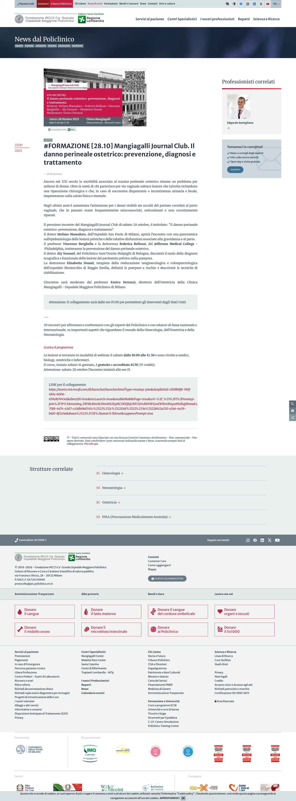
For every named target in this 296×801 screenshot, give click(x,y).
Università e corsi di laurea (163, 709)
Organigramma (157, 668)
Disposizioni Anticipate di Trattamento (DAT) (41, 713)
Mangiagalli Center (92, 656)
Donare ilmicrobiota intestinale (109, 629)
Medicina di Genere (159, 689)
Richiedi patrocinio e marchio (232, 689)
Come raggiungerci (159, 565)
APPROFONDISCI (170, 798)
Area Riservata (225, 701)
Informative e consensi (28, 709)
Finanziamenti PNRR (160, 684)
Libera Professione (26, 672)
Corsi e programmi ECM (162, 705)
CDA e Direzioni (157, 664)
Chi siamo (80, 3)
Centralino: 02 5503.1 (32, 540)
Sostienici (43, 3)
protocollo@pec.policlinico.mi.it (34, 583)
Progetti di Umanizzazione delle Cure (37, 697)
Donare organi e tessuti (236, 611)
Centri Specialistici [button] (182, 19)
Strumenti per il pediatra (162, 717)
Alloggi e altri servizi (27, 705)
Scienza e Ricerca (266, 19)
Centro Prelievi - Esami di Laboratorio (37, 676)
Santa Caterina (90, 664)
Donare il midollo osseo (37, 629)
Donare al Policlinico (168, 629)
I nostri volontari (24, 701)
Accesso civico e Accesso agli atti (233, 684)
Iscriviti (235, 169)
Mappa (152, 569)
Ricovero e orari (24, 680)
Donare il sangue (31, 611)
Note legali (221, 676)
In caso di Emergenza (27, 664)
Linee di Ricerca (224, 656)
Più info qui (91, 443)
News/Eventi (95, 3)
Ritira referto (22, 684)
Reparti (244, 19)
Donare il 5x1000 (232, 629)
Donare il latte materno (103, 611)
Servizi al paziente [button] (149, 19)
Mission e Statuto (158, 676)
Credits (219, 680)
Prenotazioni (22, 656)
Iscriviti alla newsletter (168, 578)
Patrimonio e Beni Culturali (164, 672)
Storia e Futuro (156, 656)
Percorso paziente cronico (30, 668)
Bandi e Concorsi (128, 3)
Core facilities (223, 660)
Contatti (152, 3)
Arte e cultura (167, 3)
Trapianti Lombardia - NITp (97, 672)
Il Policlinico (61, 3)
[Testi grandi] (227, 3)
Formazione (111, 3)
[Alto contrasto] (234, 3)
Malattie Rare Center (93, 660)
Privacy (19, 717)
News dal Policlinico (44, 39)
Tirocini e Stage (157, 713)
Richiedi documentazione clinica (34, 689)
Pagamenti (21, 660)
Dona (143, 3)
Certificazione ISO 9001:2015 (232, 693)
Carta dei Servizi (157, 680)
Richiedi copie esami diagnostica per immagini (42, 693)
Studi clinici (221, 664)
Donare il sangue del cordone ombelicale (176, 611)
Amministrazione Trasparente (166, 693)
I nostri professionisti (217, 19)
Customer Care (157, 561)
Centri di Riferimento (94, 668)
